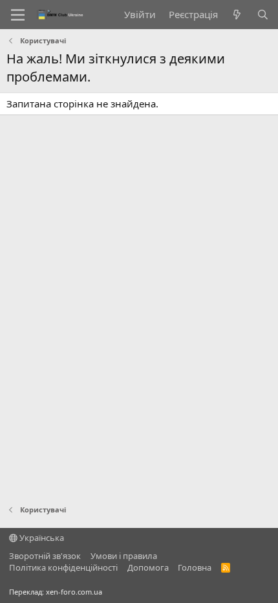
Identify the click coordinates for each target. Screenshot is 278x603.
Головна (194, 567)
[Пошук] (262, 15)
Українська (40, 537)
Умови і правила (124, 556)
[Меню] (18, 15)
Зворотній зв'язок (45, 556)
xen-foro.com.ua (74, 592)
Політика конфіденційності (63, 567)
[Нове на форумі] (237, 15)
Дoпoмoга (148, 567)
